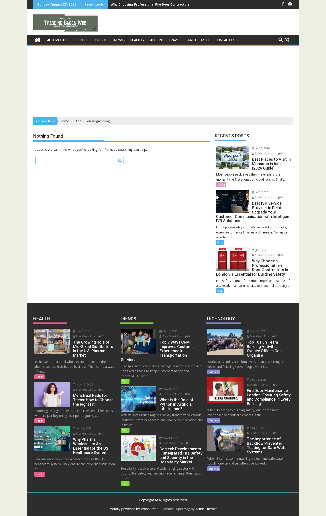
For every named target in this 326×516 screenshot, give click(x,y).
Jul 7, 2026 (261, 192)
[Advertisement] (163, 80)
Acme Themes (207, 508)
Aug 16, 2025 (258, 380)
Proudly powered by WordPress (133, 508)
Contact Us (225, 40)
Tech (125, 381)
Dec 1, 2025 (83, 331)
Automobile (57, 40)
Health (136, 40)
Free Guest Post (85, 336)
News (118, 40)
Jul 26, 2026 (262, 148)
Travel (175, 40)
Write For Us (198, 40)
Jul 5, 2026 (261, 250)
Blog (219, 242)
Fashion (155, 40)
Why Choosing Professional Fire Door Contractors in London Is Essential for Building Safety (183, 4)
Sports (101, 40)
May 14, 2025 (170, 438)
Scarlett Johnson (264, 153)
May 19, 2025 (170, 389)
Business (81, 40)
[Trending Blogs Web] (37, 39)
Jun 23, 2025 (84, 428)
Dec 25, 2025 (258, 331)
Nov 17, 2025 (84, 384)
